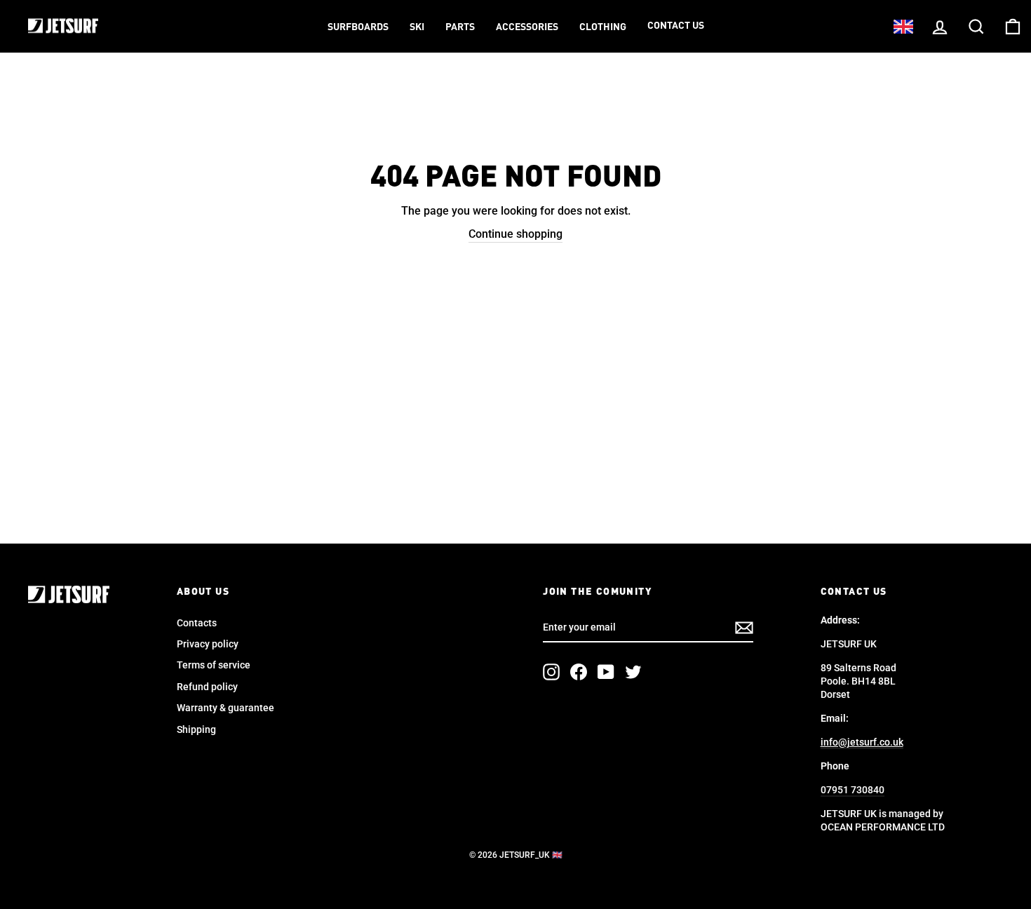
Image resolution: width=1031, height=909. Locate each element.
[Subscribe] (744, 627)
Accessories (527, 27)
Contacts (197, 622)
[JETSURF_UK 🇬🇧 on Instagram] (551, 672)
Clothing (602, 27)
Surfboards (358, 27)
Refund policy (207, 686)
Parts (460, 27)
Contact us (675, 26)
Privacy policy (207, 643)
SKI (417, 27)
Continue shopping (515, 234)
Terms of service (213, 665)
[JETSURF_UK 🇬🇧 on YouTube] (606, 672)
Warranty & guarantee (225, 707)
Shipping (196, 729)
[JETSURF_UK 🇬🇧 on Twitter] (633, 672)
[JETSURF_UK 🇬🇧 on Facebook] (578, 672)
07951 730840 (852, 789)
